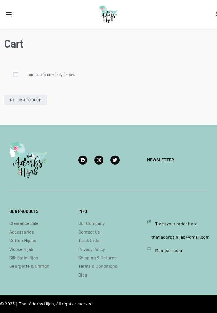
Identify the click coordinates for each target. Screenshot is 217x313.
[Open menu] (9, 14)
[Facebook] (82, 160)
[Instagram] (98, 160)
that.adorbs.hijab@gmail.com (180, 236)
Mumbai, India (168, 250)
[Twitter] (115, 160)
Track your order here (176, 223)
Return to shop (25, 100)
